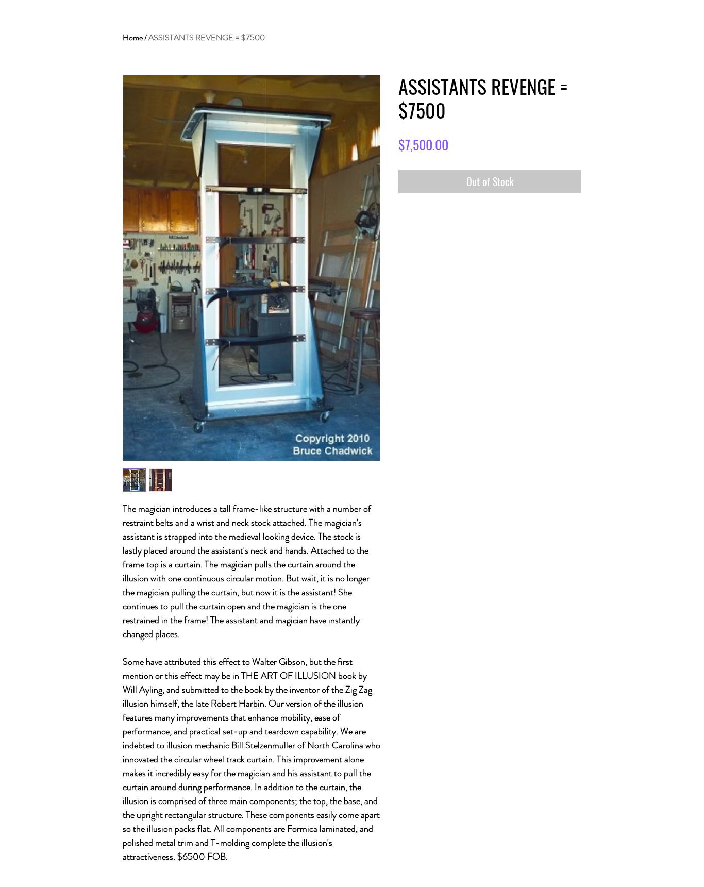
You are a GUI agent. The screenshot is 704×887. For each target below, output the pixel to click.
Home (133, 37)
